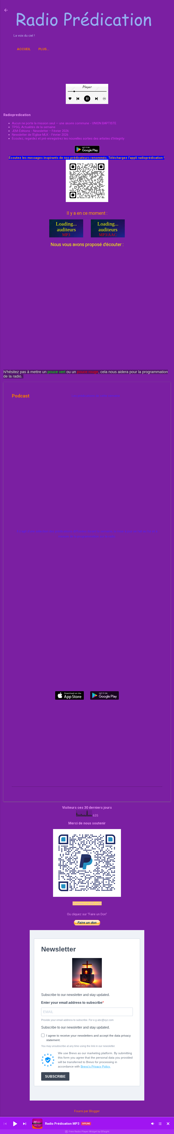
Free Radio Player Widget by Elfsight (89, 1131)
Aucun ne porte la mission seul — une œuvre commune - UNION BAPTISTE (64, 123)
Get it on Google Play (104, 695)
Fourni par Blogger (87, 1111)
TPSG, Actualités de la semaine (33, 127)
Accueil (24, 49)
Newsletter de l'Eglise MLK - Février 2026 (40, 135)
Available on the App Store (69, 695)
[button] (15, 1123)
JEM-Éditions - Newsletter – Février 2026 (40, 131)
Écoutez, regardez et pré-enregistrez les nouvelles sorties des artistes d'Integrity (68, 138)
